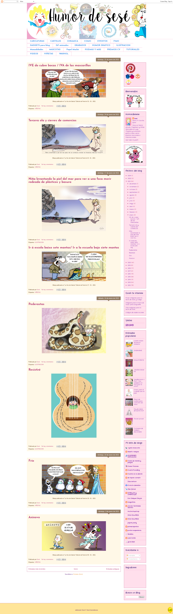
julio (131, 198)
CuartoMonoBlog (134, 470)
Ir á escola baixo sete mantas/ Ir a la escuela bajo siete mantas (74, 247)
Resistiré (35, 369)
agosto (132, 195)
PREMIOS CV (113, 50)
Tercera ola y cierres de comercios (52, 120)
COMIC (87, 41)
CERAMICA (72, 41)
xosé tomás (132, 538)
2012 (129, 285)
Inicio (76, 569)
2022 (129, 178)
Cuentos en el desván (135, 474)
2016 (129, 274)
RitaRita (130, 534)
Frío (31, 460)
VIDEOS (34, 54)
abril (131, 206)
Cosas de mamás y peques (134, 462)
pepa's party (132, 523)
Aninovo (34, 517)
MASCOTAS (54, 50)
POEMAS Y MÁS (93, 50)
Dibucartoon (132, 482)
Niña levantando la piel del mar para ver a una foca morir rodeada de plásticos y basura (70, 180)
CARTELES (55, 41)
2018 (129, 268)
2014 (129, 280)
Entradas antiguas (112, 569)
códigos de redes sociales (135, 313)
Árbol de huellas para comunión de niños (138, 401)
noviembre (133, 187)
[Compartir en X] (61, 106)
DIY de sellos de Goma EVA (139, 410)
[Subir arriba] (170, 610)
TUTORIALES (132, 50)
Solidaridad (138, 350)
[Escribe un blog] (59, 106)
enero (131, 215)
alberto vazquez (133, 452)
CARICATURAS (37, 41)
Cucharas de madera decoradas (138, 430)
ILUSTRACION (123, 45)
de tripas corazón (134, 478)
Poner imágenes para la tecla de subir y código (134, 299)
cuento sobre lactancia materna (138, 342)
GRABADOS (80, 45)
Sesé (135, 119)
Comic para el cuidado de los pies (139, 391)
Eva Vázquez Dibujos (135, 498)
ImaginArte (131, 502)
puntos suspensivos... (134, 530)
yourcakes (131, 542)
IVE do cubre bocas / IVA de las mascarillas (60, 65)
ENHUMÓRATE (139, 360)
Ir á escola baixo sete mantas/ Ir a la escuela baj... (134, 244)
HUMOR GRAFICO (101, 45)
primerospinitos (133, 527)
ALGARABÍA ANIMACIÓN (132, 456)
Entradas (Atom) (78, 574)
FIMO (116, 41)
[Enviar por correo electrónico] (57, 106)
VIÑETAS (48, 54)
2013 (129, 282)
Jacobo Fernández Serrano (134, 507)
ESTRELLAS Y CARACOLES (132, 494)
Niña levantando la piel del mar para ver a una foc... (134, 234)
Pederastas (36, 304)
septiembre (133, 192)
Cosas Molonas (133, 466)
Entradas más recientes (37, 569)
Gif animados (62, 45)
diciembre (133, 184)
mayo (131, 204)
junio (131, 201)
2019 (129, 265)
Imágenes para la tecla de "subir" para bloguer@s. (135, 303)
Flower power (139, 419)
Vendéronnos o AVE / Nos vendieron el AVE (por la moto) (139, 382)
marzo (131, 209)
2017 (129, 271)
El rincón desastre (134, 485)
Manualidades (36, 50)
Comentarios (132, 559)
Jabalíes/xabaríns (139, 370)
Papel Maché (72, 50)
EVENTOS (102, 41)
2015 (129, 277)
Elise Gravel (132, 489)
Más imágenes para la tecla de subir (133, 308)
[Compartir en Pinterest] (65, 106)
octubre (132, 189)
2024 (130, 176)
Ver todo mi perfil (132, 140)
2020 (129, 263)
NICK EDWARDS (133, 515)
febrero (132, 212)
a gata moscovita (134, 448)
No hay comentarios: (48, 106)
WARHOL (63, 54)
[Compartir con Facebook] (63, 106)
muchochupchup (133, 511)
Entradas (131, 556)
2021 (129, 181)
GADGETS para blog (40, 45)
